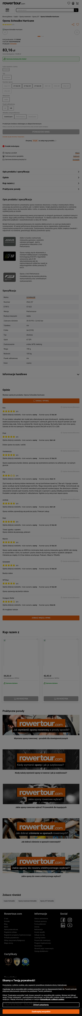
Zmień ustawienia (41, 1005)
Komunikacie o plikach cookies (52, 999)
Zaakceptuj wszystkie (41, 1011)
